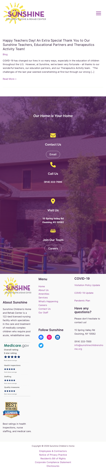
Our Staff (43, 312)
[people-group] (53, 230)
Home (42, 286)
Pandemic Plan (82, 300)
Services (43, 297)
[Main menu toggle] (98, 13)
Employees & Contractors (53, 451)
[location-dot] (53, 201)
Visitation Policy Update (87, 285)
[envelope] (53, 135)
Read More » (9, 79)
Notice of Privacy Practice (53, 454)
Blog (5, 54)
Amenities (44, 293)
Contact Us (45, 308)
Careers (43, 305)
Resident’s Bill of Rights (53, 458)
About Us (44, 290)
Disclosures (53, 466)
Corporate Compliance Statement (53, 462)
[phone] (53, 164)
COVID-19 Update (83, 292)
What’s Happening (48, 301)
